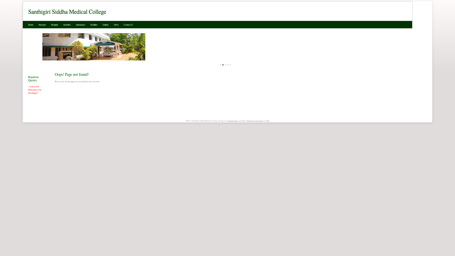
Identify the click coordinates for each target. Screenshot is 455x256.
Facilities (93, 24)
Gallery (106, 24)
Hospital (54, 24)
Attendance (80, 24)
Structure (42, 24)
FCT (243, 121)
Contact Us (128, 24)
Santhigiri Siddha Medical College (67, 11)
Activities (67, 24)
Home (30, 24)
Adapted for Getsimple (254, 121)
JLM (267, 121)
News (116, 24)
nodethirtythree (232, 121)
